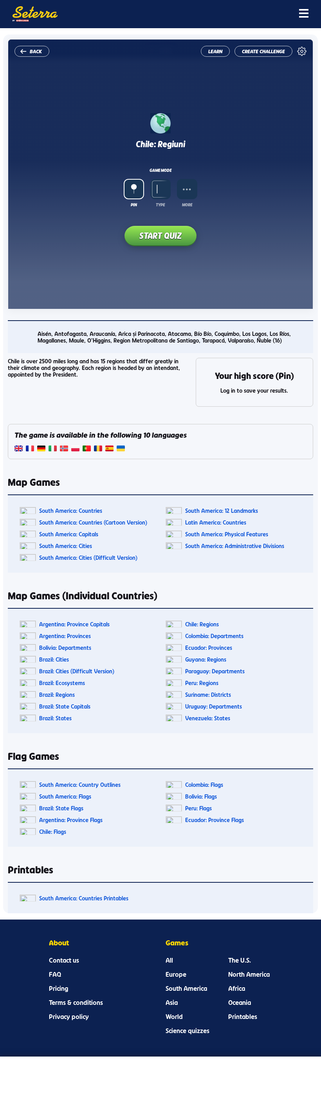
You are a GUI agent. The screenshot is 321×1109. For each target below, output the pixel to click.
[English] (18, 449)
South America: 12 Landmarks (221, 510)
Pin (134, 204)
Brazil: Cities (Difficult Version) (76, 671)
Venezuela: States (207, 718)
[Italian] (53, 449)
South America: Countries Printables (83, 898)
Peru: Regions (201, 683)
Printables (242, 1017)
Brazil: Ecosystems (62, 683)
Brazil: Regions (57, 694)
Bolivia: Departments (65, 647)
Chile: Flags (52, 831)
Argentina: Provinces (65, 636)
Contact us (64, 960)
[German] (41, 449)
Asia (172, 1002)
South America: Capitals (68, 534)
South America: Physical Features (226, 534)
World (174, 1017)
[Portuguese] (87, 449)
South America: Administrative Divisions (234, 546)
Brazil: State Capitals (64, 706)
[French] (30, 449)
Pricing (58, 988)
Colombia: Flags (204, 784)
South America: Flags (65, 796)
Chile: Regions (202, 624)
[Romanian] (98, 449)
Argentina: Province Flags (71, 820)
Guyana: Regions (205, 659)
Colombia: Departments (214, 636)
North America (249, 974)
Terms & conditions (76, 1002)
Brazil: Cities (54, 659)
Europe (176, 974)
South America (186, 988)
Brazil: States (55, 718)
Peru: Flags (198, 808)
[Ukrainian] (121, 449)
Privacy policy (69, 1017)
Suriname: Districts (208, 694)
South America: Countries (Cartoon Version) (93, 522)
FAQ (55, 974)
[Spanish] (109, 449)
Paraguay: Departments (215, 671)
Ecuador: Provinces (208, 647)
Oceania (239, 1002)
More (187, 204)
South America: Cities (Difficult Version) (88, 557)
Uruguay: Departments (213, 706)
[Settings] (302, 51)
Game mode (160, 170)
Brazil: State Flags (61, 808)
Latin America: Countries (215, 522)
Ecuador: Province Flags (214, 820)
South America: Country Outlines (80, 784)
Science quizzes (187, 1031)
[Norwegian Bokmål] (64, 449)
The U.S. (239, 960)
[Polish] (75, 449)
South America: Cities (65, 546)
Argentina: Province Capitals (74, 624)
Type (160, 204)
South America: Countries (70, 510)
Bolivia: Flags (201, 796)
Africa (236, 988)
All (169, 960)
